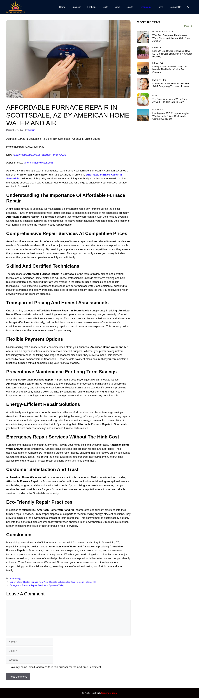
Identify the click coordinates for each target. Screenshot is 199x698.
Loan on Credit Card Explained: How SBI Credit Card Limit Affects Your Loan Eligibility (172, 54)
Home (62, 7)
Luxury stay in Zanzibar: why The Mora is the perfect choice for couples (169, 69)
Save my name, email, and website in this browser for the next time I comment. (56, 667)
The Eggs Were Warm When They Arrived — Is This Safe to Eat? (169, 100)
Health (105, 7)
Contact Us (175, 7)
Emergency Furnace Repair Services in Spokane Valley (37, 585)
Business (76, 7)
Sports (130, 7)
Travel (160, 7)
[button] (188, 7)
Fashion (91, 7)
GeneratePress (109, 693)
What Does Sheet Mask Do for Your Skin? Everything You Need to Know (171, 85)
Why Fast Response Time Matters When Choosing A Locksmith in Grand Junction (171, 38)
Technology (145, 7)
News (117, 7)
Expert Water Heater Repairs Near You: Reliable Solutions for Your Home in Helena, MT (53, 582)
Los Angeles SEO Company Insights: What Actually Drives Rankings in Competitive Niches (171, 116)
